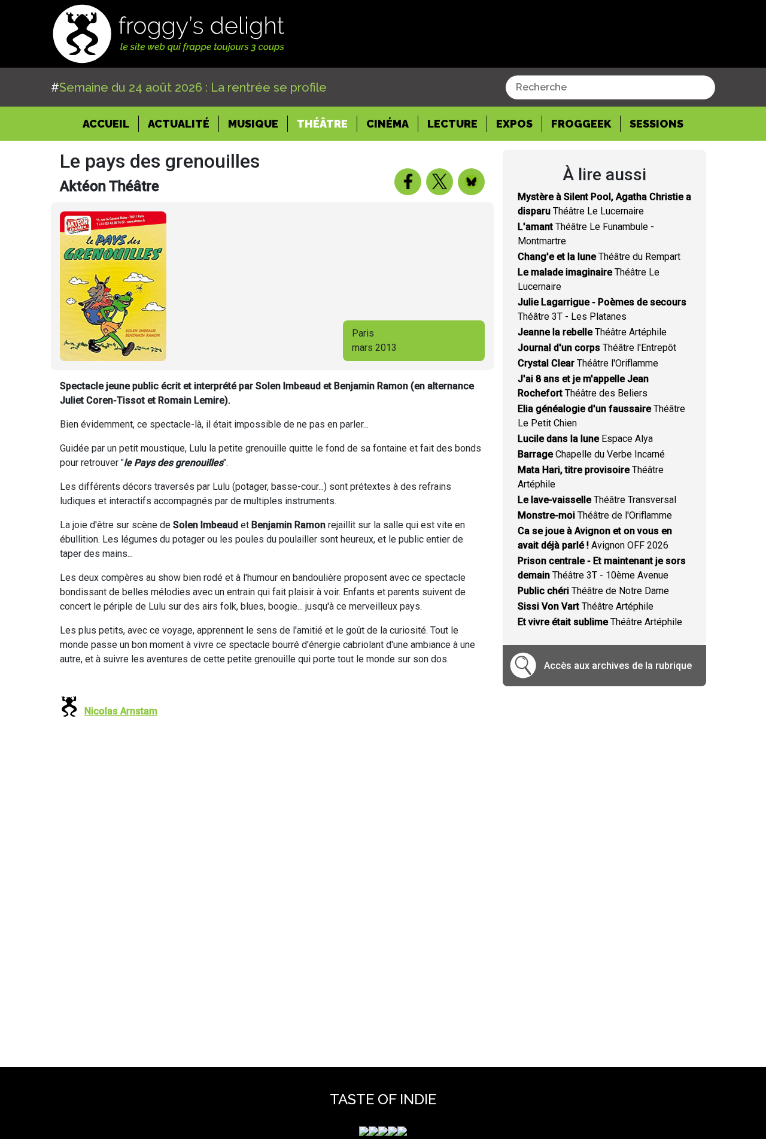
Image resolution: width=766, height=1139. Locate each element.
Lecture (452, 123)
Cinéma (387, 123)
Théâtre (322, 123)
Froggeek (581, 123)
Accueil (111, 123)
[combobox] (610, 87)
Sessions (656, 123)
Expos (514, 123)
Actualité (178, 123)
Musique (253, 123)
